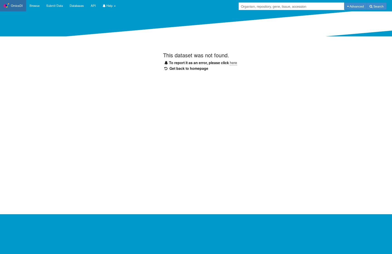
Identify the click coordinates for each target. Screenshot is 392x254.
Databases (77, 5)
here (233, 62)
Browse (34, 5)
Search (378, 6)
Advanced (356, 6)
